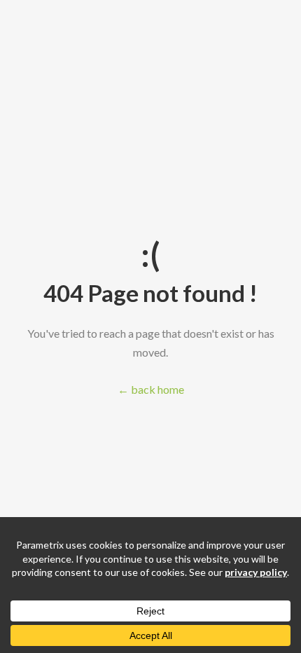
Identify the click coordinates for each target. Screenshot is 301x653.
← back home (151, 389)
